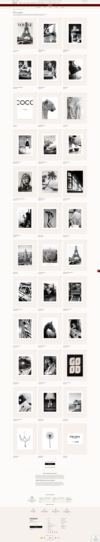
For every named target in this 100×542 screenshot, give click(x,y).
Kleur (44, 7)
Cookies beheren (63, 528)
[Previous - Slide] (37, 499)
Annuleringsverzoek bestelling (63, 526)
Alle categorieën (38, 7)
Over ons (49, 518)
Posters (17, 9)
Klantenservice (63, 519)
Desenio (52, 539)
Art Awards (49, 528)
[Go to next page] (54, 467)
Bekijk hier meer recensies (50, 504)
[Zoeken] (83, 3)
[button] (95, 538)
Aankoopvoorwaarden (64, 522)
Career (48, 522)
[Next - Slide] (72, 499)
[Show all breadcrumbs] (14, 9)
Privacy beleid (32, 528)
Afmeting (56, 7)
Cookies (62, 523)
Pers (48, 519)
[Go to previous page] (45, 467)
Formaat (50, 7)
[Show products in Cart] (87, 3)
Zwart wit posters (21, 9)
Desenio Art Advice (63, 518)
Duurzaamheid (49, 523)
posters (57, 475)
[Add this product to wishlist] (36, 19)
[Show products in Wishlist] (85, 3)
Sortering (62, 7)
